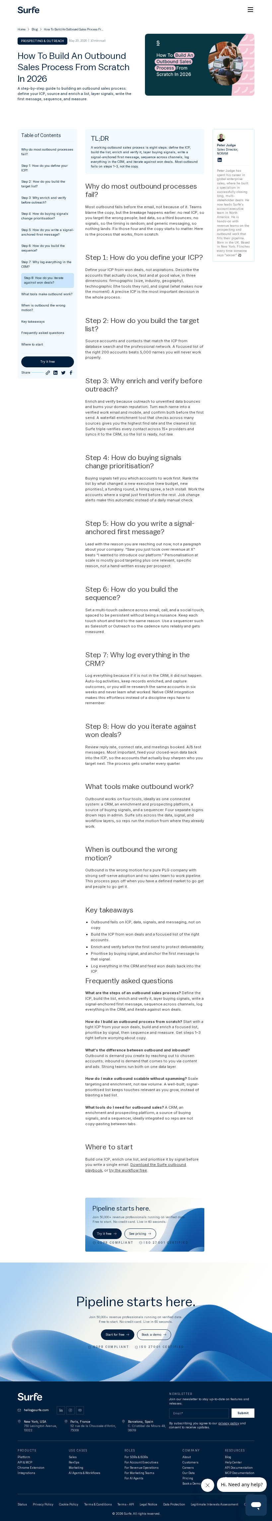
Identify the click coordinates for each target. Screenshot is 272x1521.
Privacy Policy (43, 1504)
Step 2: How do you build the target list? (43, 184)
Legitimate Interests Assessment (214, 1504)
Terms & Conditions (98, 1504)
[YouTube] (80, 1410)
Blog (35, 29)
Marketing (76, 1467)
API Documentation (239, 1467)
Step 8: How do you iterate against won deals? (43, 280)
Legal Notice (148, 1504)
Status (22, 1504)
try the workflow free (128, 1170)
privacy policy (228, 1423)
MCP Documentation (239, 1473)
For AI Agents (133, 1478)
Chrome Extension (31, 1467)
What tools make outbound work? (46, 294)
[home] (28, 10)
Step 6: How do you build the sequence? (43, 248)
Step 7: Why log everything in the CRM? (46, 264)
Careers (188, 1467)
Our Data (188, 1473)
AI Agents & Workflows (84, 1473)
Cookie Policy (68, 1504)
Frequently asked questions (42, 333)
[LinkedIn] (55, 372)
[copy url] (47, 372)
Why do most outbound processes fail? (47, 152)
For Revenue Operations (141, 1467)
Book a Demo (191, 1483)
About (186, 1457)
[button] (250, 10)
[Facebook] (71, 372)
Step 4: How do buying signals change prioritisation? (44, 216)
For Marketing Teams (139, 1473)
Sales (73, 1457)
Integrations (26, 1473)
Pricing (187, 1478)
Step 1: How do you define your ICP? (44, 168)
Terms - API (125, 1504)
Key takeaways (33, 321)
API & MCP (25, 1462)
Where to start (32, 344)
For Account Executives (141, 1462)
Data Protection (174, 1504)
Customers (190, 1462)
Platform (24, 1457)
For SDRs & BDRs (136, 1457)
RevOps (74, 1462)
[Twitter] (63, 372)
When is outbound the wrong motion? (43, 307)
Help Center (233, 1462)
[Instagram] (70, 1410)
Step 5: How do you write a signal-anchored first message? (47, 232)
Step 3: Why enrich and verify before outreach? (43, 200)
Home (22, 29)
